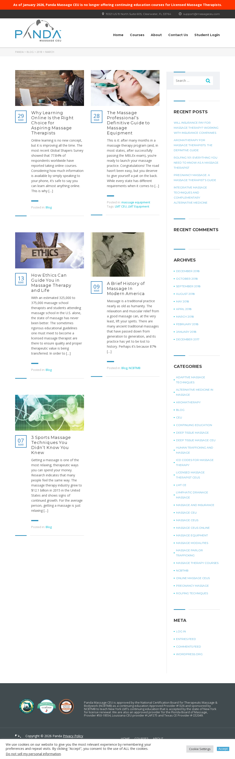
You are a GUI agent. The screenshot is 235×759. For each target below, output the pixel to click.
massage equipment (135, 202)
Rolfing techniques (192, 593)
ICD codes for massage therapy (195, 462)
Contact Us (178, 35)
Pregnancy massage (192, 585)
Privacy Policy (73, 736)
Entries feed (186, 639)
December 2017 (187, 339)
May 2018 (182, 301)
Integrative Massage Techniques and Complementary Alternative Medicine (190, 195)
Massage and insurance (195, 505)
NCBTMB (134, 368)
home (125, 738)
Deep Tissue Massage (192, 432)
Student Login (207, 35)
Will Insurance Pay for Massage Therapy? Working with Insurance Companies (196, 127)
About (156, 35)
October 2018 (187, 278)
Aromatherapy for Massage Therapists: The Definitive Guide (193, 145)
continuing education (194, 425)
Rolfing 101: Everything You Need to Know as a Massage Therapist (196, 162)
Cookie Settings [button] (200, 749)
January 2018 (186, 331)
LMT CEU (121, 206)
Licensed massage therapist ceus (190, 475)
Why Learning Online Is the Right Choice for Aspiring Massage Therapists (52, 123)
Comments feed (188, 646)
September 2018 (188, 286)
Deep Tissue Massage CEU (195, 440)
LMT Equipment (138, 206)
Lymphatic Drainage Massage (192, 495)
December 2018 (188, 271)
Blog (49, 207)
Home (118, 35)
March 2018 (185, 316)
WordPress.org (189, 654)
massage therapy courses (197, 563)
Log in (181, 631)
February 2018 (187, 324)
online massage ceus (193, 578)
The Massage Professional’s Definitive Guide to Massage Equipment (128, 123)
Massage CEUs (187, 520)
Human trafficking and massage (194, 450)
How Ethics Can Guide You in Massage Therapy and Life (51, 283)
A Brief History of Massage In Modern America (126, 288)
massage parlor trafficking (189, 553)
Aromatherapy (188, 402)
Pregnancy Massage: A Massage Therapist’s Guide (195, 177)
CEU (179, 417)
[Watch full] (49, 88)
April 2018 (184, 309)
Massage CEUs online (193, 527)
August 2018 (185, 294)
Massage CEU (186, 512)
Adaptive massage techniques (190, 379)
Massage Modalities (192, 543)
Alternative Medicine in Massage (194, 392)
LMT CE (181, 485)
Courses (137, 35)
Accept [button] (223, 749)
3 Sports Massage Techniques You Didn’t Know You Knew (51, 445)
